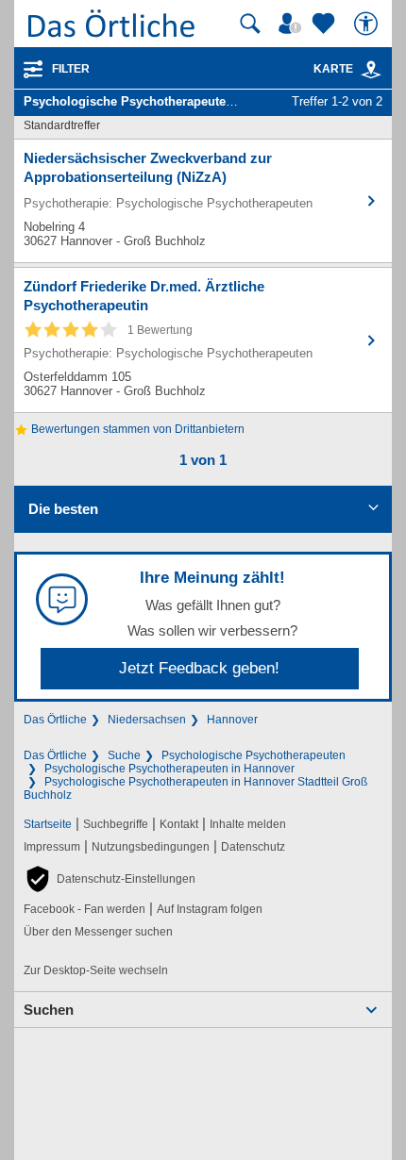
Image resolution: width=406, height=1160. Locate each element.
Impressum (52, 846)
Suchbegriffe (115, 824)
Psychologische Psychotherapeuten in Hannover (169, 768)
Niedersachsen (147, 719)
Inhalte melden (248, 824)
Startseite (48, 824)
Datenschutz (253, 846)
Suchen (49, 1010)
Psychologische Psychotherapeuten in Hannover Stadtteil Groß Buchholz (195, 788)
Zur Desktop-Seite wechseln (96, 970)
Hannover (232, 719)
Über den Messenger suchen (98, 931)
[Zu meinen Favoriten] (326, 23)
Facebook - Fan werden (84, 909)
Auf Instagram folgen (209, 909)
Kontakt (179, 824)
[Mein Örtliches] (293, 23)
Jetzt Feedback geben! (199, 668)
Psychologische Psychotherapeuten (253, 755)
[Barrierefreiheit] (368, 23)
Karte (333, 68)
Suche (124, 755)
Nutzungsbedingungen (151, 846)
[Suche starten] (250, 23)
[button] (109, 879)
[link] (371, 69)
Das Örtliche (55, 719)
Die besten (63, 509)
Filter (71, 68)
